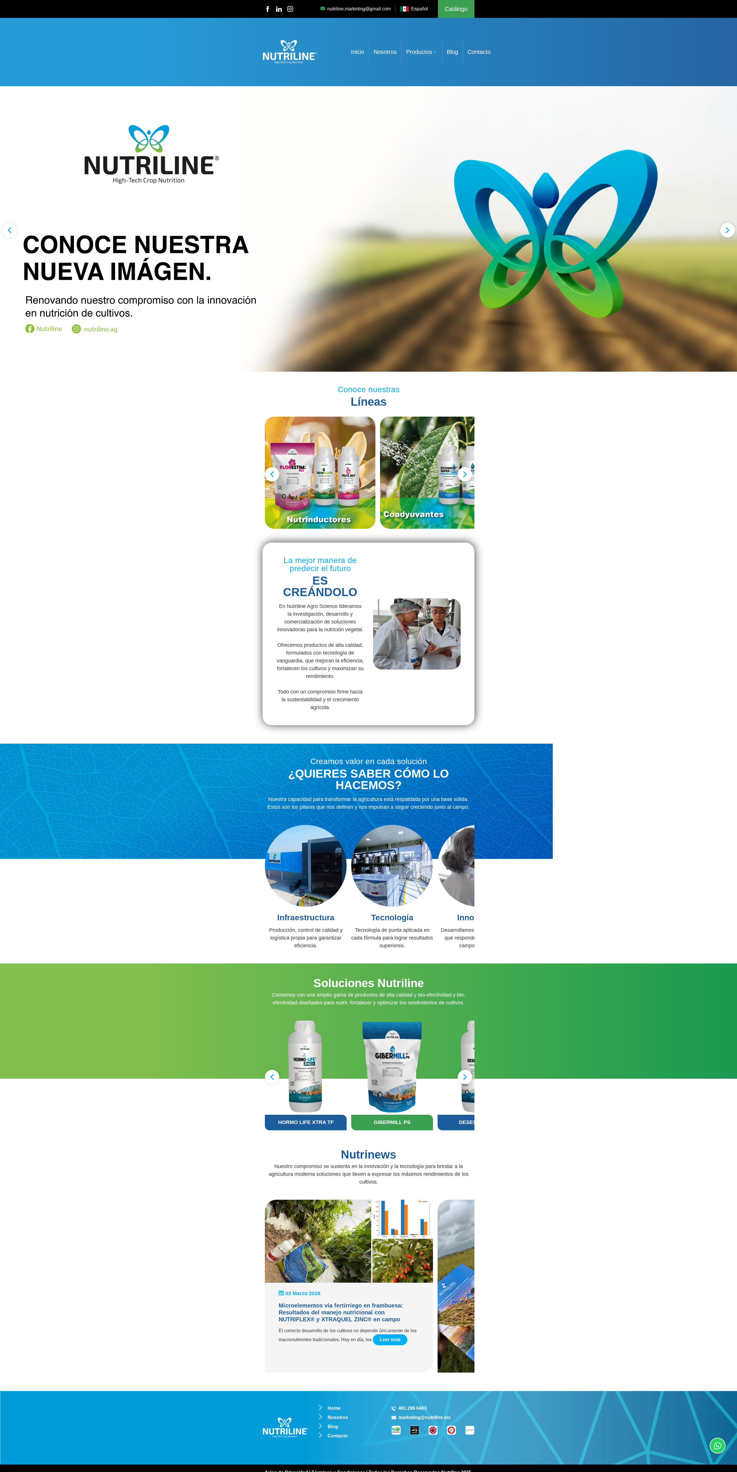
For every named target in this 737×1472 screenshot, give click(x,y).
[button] (9, 230)
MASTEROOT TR (448, 1043)
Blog (452, 52)
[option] (368, 229)
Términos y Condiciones (338, 1396)
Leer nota (390, 1263)
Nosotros (385, 52)
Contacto (479, 52)
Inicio (357, 52)
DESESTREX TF (342, 1043)
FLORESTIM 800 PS (395, 1043)
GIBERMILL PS (289, 1043)
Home (334, 1332)
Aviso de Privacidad (286, 1396)
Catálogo (456, 9)
